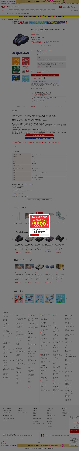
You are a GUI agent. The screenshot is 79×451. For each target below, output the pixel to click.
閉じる (44, 234)
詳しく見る (35, 234)
